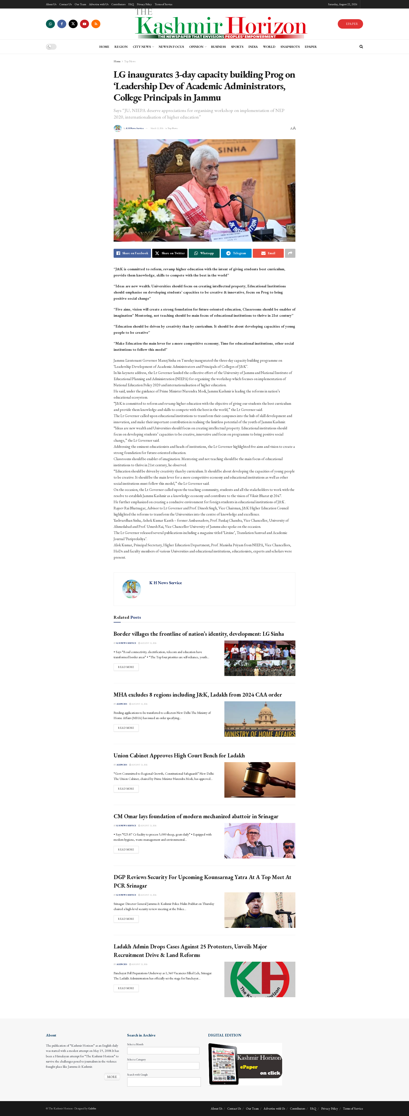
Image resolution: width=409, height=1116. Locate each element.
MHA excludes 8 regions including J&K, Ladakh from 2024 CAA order (198, 694)
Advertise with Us (98, 4)
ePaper (311, 46)
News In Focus (171, 46)
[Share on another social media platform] (290, 253)
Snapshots (290, 46)
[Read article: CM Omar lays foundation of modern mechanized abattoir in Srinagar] (259, 840)
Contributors (118, 4)
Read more (128, 667)
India (253, 46)
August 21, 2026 (148, 643)
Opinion (196, 46)
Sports (237, 46)
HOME (104, 46)
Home (117, 61)
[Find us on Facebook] (61, 24)
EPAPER (351, 24)
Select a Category (136, 1059)
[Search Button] (361, 47)
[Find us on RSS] (95, 24)
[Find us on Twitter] (73, 24)
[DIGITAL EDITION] (245, 1064)
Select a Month (135, 1044)
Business (218, 46)
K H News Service (135, 128)
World (269, 46)
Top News (129, 61)
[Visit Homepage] (219, 23)
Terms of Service (164, 4)
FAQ (131, 4)
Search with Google (137, 1074)
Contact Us (65, 4)
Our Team (80, 4)
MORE (112, 1077)
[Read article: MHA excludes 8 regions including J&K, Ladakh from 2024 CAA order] (259, 719)
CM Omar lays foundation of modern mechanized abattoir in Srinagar (196, 816)
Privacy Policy (144, 4)
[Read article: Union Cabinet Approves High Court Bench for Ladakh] (259, 780)
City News (142, 46)
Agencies (121, 704)
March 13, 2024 (157, 128)
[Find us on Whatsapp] (50, 24)
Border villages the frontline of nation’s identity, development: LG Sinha (199, 633)
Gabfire (92, 1108)
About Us (51, 4)
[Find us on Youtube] (84, 24)
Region (121, 46)
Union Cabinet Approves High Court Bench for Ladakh (179, 755)
